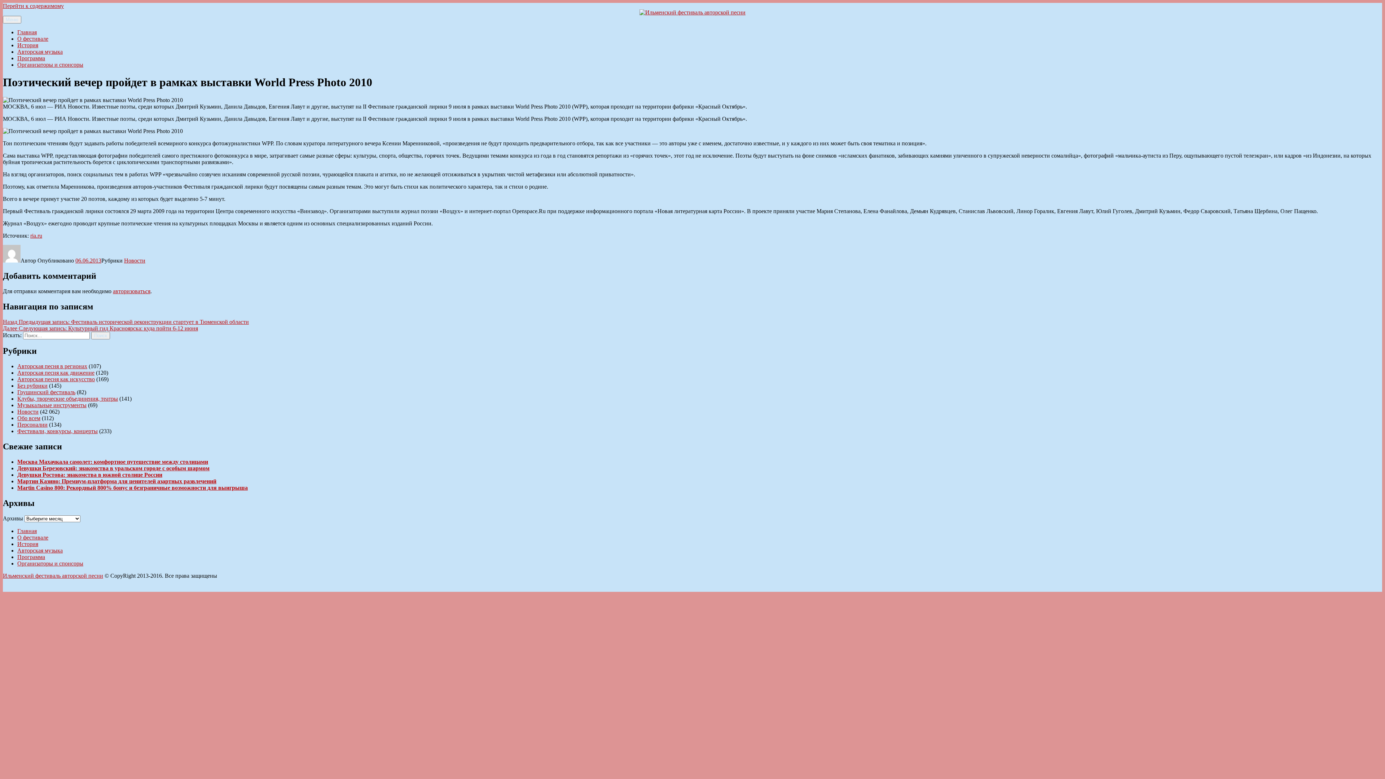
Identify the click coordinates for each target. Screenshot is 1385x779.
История (27, 45)
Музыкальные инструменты (52, 405)
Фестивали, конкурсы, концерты (57, 431)
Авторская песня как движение (55, 373)
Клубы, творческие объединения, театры (67, 399)
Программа (31, 58)
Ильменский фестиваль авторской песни (53, 576)
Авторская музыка (40, 52)
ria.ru (36, 236)
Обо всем (28, 418)
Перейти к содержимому (33, 6)
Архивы (13, 518)
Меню (12, 19)
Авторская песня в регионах (52, 366)
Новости (134, 261)
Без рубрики (32, 386)
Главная (27, 32)
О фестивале (32, 39)
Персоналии (32, 425)
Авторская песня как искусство (56, 379)
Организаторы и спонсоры (50, 65)
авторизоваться (131, 291)
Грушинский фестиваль (46, 392)
